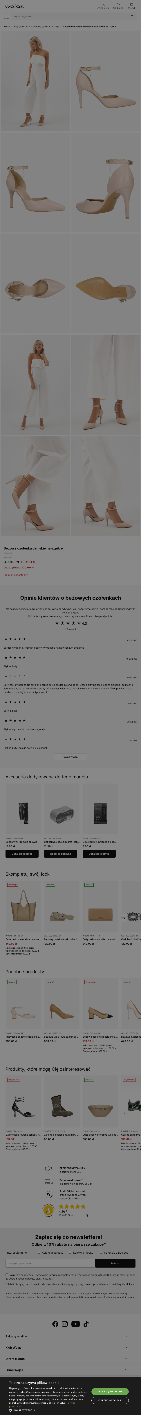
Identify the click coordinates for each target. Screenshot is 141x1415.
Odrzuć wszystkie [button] (110, 1400)
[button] (48, 1410)
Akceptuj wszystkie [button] (110, 1391)
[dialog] (70, 707)
